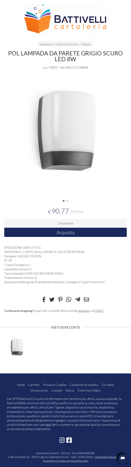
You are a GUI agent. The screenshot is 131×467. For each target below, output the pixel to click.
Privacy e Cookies (55, 385)
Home (21, 385)
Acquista (66, 232)
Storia (70, 390)
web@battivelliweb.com (109, 456)
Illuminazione (46, 44)
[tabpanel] (65, 136)
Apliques (86, 44)
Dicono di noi (39, 390)
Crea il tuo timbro (89, 390)
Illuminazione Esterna (67, 44)
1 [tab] (63, 200)
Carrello (34, 385)
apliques (84, 311)
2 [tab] (67, 200)
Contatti (57, 390)
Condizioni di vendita (84, 385)
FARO (99, 311)
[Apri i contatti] (123, 459)
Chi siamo (107, 385)
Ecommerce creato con (65, 460)
